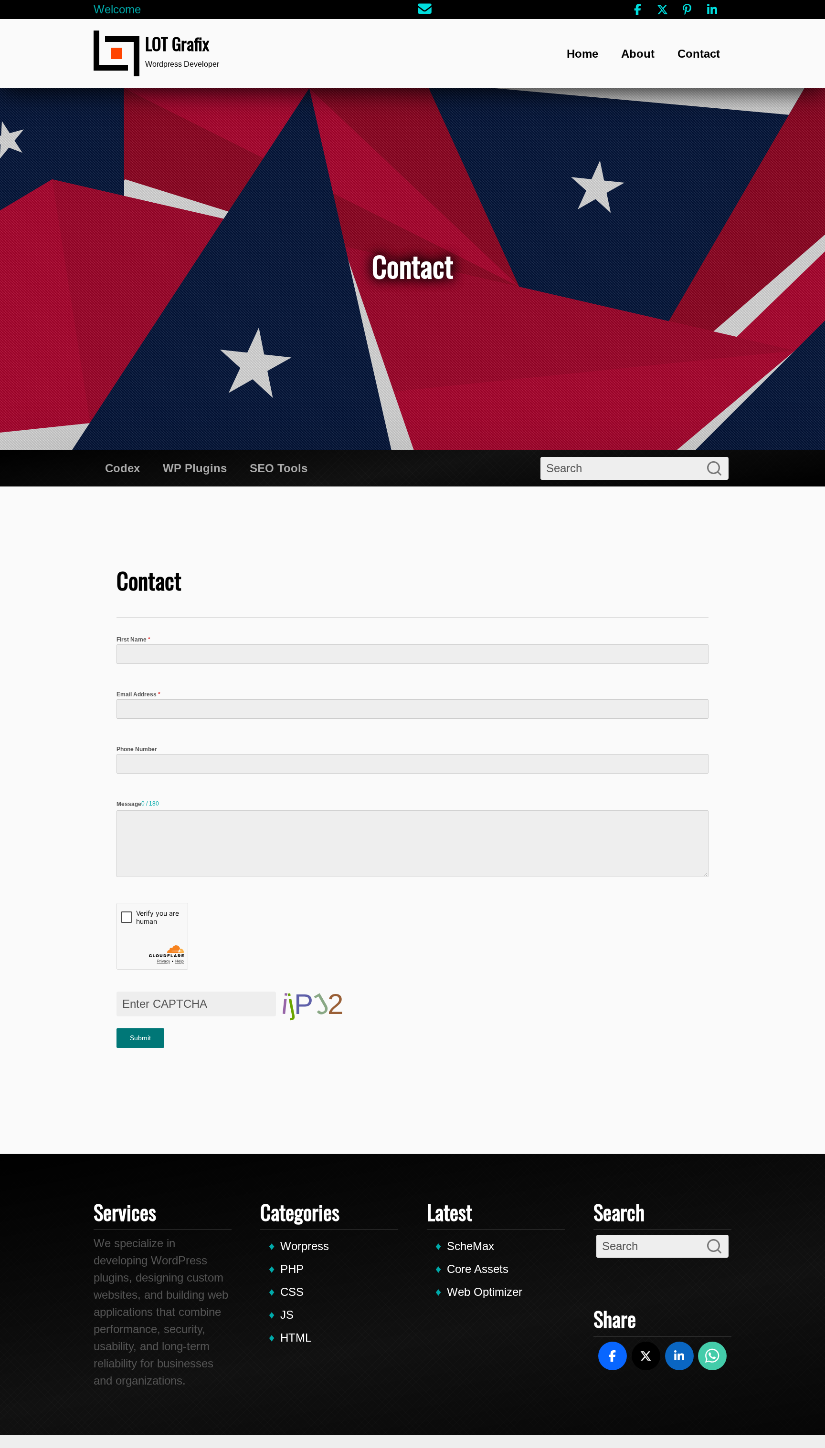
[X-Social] (662, 9)
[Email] (424, 9)
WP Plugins (195, 468)
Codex (122, 468)
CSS (292, 1291)
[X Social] (646, 1356)
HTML (295, 1337)
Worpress (304, 1246)
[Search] (714, 468)
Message (128, 804)
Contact (698, 53)
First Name (133, 639)
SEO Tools (278, 468)
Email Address (138, 694)
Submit (140, 1038)
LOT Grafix (177, 43)
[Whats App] (712, 1356)
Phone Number (136, 749)
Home (582, 53)
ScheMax (470, 1246)
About (638, 53)
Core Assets (477, 1268)
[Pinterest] (687, 9)
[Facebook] (637, 9)
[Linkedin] (711, 9)
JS (287, 1314)
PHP (292, 1268)
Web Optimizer (484, 1291)
